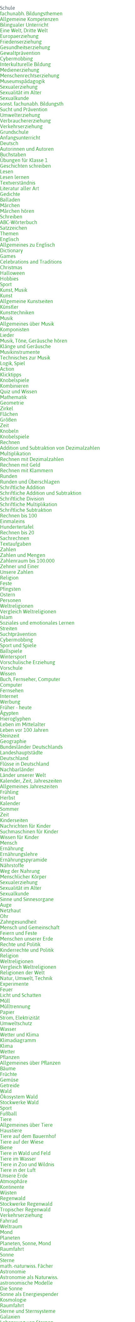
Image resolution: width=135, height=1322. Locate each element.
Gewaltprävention (20, 53)
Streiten (8, 628)
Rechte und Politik (20, 944)
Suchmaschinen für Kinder (29, 831)
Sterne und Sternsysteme (28, 1311)
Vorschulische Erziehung (27, 662)
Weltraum (11, 1226)
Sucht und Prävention (23, 109)
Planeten (10, 1238)
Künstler (9, 307)
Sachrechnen (14, 538)
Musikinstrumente (20, 352)
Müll (5, 1001)
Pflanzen (9, 1057)
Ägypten (9, 713)
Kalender (10, 803)
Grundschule (14, 132)
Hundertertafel (17, 527)
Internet (9, 696)
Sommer (9, 809)
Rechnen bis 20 (17, 532)
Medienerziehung (19, 70)
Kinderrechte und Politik (27, 950)
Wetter (7, 1051)
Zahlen (8, 549)
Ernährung (12, 848)
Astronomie (13, 1271)
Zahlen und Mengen (22, 555)
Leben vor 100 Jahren (24, 730)
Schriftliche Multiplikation (28, 504)
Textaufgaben (15, 544)
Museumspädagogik (22, 81)
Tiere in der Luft (17, 1170)
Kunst (6, 295)
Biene (6, 1147)
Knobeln (9, 431)
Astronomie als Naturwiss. (29, 1277)
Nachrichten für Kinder (25, 826)
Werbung (10, 702)
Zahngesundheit (18, 922)
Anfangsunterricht (20, 137)
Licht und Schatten (20, 995)
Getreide (9, 1085)
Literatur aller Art (19, 188)
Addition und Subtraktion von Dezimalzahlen (50, 448)
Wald (6, 1091)
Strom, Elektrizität (20, 1017)
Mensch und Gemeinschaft (29, 927)
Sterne (7, 1260)
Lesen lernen (14, 177)
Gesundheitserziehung (25, 47)
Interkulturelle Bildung (25, 64)
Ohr (4, 916)
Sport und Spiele (18, 645)
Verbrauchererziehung (25, 120)
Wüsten (8, 1192)
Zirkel (6, 408)
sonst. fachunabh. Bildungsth (31, 104)
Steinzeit (9, 735)
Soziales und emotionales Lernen (37, 623)
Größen (8, 419)
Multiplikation (15, 453)
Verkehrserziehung (21, 126)
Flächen (9, 414)
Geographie (13, 741)
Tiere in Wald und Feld (25, 1153)
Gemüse (9, 1080)
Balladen (10, 199)
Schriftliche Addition (22, 487)
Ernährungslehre (19, 854)
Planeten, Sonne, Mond (25, 1243)
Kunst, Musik (13, 290)
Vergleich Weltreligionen (28, 611)
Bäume (8, 1068)
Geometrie (12, 403)
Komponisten (14, 329)
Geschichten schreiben (25, 166)
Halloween (12, 273)
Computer (11, 685)
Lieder (7, 335)
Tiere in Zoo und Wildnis (27, 1164)
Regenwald (12, 1198)
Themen (9, 233)
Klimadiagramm (18, 1040)
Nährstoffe (12, 865)
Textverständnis (17, 183)
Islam (6, 617)
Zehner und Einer (19, 566)
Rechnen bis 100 (18, 515)
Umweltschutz (16, 1023)
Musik (6, 318)
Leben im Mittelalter (23, 724)
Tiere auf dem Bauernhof (28, 1136)
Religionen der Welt (22, 972)
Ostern (7, 594)
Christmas (11, 267)
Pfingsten (10, 589)
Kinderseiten (14, 820)
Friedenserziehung (21, 42)
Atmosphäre (13, 1181)
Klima (6, 1046)
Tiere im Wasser (18, 1159)
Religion (9, 577)
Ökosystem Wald (19, 1096)
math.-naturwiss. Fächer (26, 1266)
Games (8, 256)
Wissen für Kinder (19, 837)
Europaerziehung (19, 36)
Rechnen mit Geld (20, 465)
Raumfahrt (12, 1249)
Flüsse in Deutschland (24, 764)
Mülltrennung (15, 1006)
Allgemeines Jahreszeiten (29, 786)
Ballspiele (11, 651)
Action (7, 369)
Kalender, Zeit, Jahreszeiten (31, 781)
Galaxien (10, 1316)
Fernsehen (12, 690)
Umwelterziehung (20, 115)
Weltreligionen (16, 606)
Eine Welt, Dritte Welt (24, 30)
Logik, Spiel (12, 363)
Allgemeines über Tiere (26, 1125)
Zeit (4, 425)
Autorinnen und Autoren (27, 149)
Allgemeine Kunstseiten (26, 301)
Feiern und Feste (18, 933)
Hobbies (9, 278)
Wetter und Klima (19, 1034)
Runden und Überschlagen (30, 482)
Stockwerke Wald (19, 1102)
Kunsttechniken (17, 312)
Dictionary (11, 250)
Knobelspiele (14, 380)
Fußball (8, 1113)
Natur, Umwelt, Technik (26, 978)
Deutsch (9, 143)
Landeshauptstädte (21, 752)
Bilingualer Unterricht (24, 25)
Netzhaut (10, 910)
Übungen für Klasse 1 (24, 160)
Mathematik (13, 397)
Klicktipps (10, 374)
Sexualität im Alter (20, 92)
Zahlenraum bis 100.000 (27, 561)
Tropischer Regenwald (25, 1209)
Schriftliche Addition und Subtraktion (40, 493)
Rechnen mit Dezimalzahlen (32, 459)
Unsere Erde (14, 1175)
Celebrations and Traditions (31, 262)
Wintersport (13, 656)
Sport (6, 284)
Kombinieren (14, 386)
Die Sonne (11, 1288)
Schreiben (11, 216)
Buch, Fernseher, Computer (30, 679)
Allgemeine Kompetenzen (29, 19)
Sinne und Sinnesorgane (27, 899)
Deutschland (14, 758)
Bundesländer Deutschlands (31, 747)
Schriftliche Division (22, 498)
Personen (10, 600)
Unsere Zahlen (16, 572)
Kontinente (12, 1187)
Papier (7, 1012)
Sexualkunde (14, 98)
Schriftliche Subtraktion (26, 510)
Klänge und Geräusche (25, 346)
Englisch (9, 239)
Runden (8, 476)
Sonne (7, 1254)
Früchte (8, 1074)
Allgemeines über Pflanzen (30, 1063)
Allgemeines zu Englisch (27, 245)
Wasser (8, 1029)
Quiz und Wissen (18, 391)
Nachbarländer (17, 769)
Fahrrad (9, 1221)
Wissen (8, 673)
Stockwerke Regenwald (26, 1204)
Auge (6, 905)
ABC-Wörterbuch (18, 222)
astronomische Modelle (26, 1283)
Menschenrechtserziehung (29, 75)
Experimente (14, 984)
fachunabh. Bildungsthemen (31, 13)
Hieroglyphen (15, 718)
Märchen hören (17, 211)
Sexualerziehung (19, 87)
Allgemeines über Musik (27, 324)
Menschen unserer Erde (26, 939)
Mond (6, 1232)
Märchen (10, 205)
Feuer (6, 989)
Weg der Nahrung (20, 871)
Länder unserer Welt (23, 775)
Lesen (6, 171)
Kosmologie (13, 1300)
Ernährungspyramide (23, 860)
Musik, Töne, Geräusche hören (33, 341)
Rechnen (10, 442)
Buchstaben (13, 154)
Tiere (6, 1119)
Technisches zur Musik (25, 357)
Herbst (7, 797)
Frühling (9, 792)
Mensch (8, 843)
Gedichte (10, 194)
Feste (6, 583)
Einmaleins (12, 521)
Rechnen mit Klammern (26, 470)
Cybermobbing (16, 58)
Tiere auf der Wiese (22, 1142)
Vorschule (11, 668)
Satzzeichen (13, 228)
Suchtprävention (18, 634)
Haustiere (11, 1130)
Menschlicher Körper (23, 876)
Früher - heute (16, 707)
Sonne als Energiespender (29, 1294)
